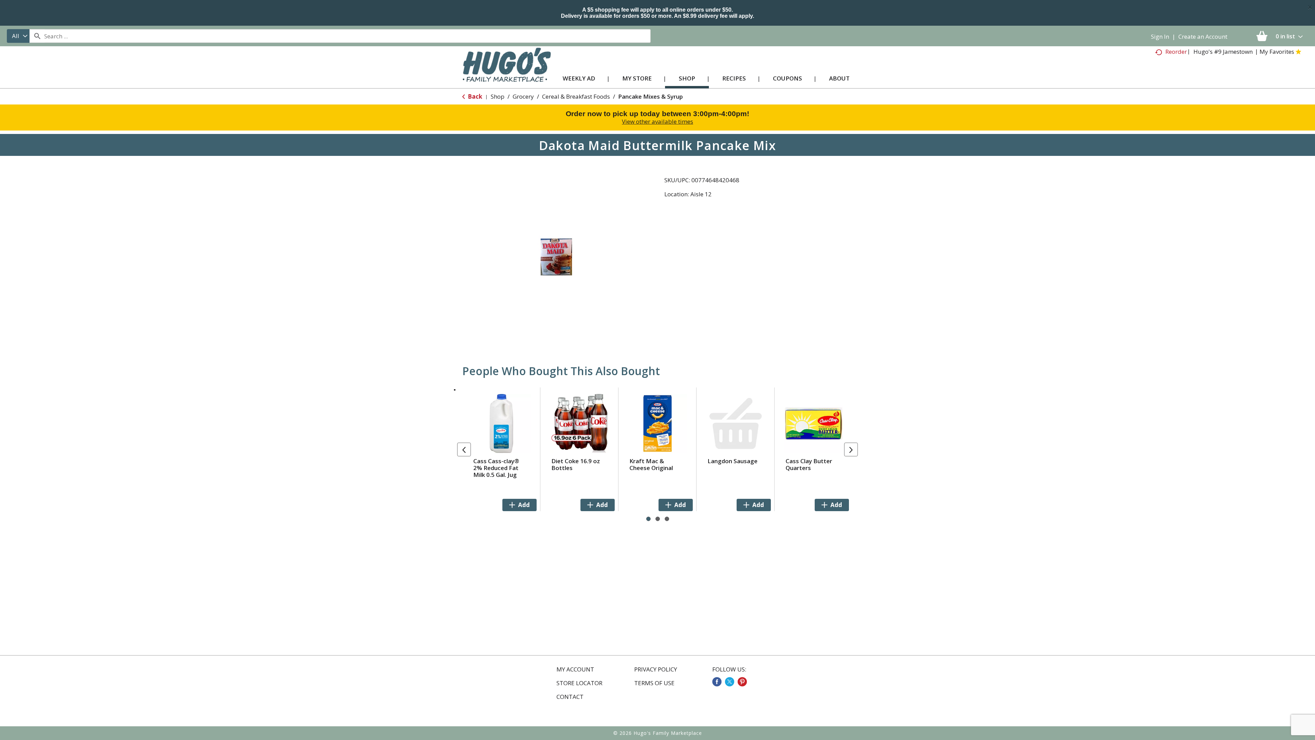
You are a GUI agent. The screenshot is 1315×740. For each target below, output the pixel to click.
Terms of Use (654, 683)
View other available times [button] (657, 121)
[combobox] (18, 36)
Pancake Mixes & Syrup (650, 96)
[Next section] (851, 449)
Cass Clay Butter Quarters (809, 464)
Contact (570, 696)
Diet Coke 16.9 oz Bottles (575, 464)
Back (474, 96)
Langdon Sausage (732, 461)
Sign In (1160, 36)
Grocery (523, 96)
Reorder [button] (1176, 52)
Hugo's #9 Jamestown (1223, 52)
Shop (497, 96)
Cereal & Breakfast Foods (576, 96)
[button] (519, 505)
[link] (717, 682)
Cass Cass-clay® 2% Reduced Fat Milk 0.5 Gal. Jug (496, 468)
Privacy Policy (655, 669)
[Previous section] (464, 449)
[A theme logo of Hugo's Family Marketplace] (506, 71)
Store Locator (579, 683)
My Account (575, 669)
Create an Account (1202, 36)
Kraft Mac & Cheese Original (651, 464)
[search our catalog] (37, 36)
